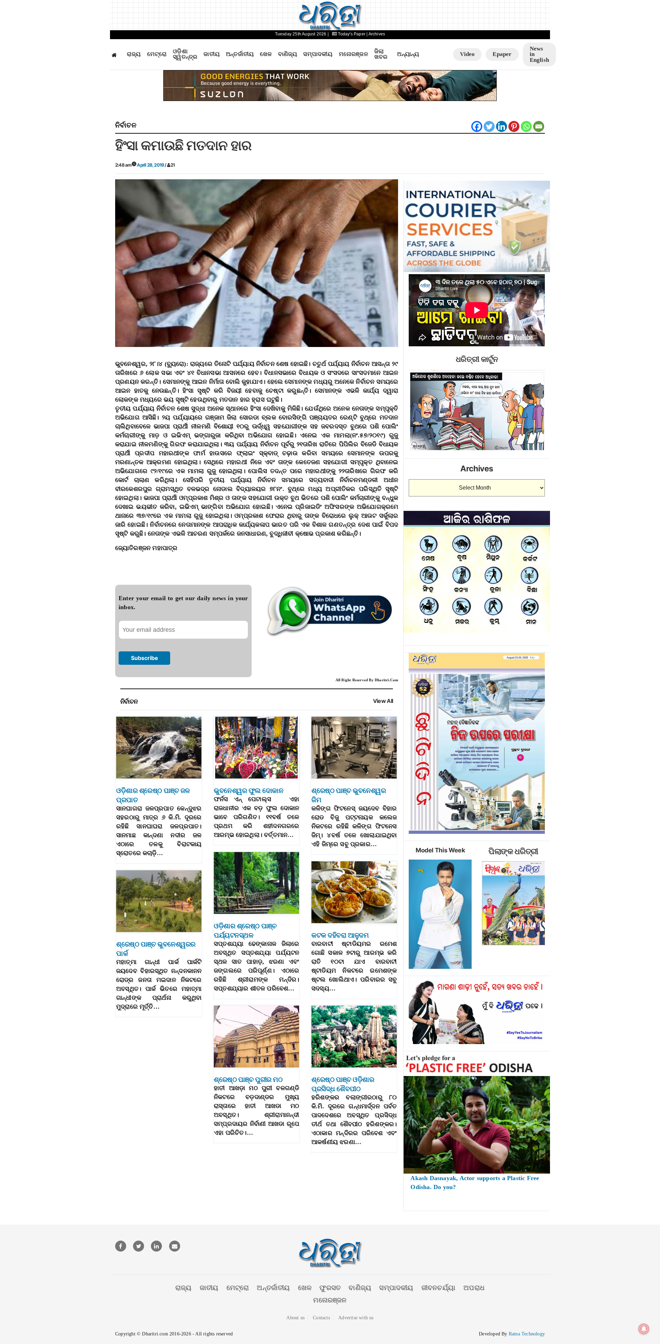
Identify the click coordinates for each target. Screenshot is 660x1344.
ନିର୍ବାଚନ (125, 125)
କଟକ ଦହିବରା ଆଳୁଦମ (339, 935)
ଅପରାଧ (474, 1287)
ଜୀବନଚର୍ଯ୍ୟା (438, 1287)
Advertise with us (355, 1317)
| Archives (375, 34)
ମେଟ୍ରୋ (157, 54)
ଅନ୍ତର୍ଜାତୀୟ (240, 54)
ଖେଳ (266, 54)
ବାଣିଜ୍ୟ (287, 54)
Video (467, 54)
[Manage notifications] (643, 1328)
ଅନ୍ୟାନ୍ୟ (408, 54)
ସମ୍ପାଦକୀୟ (317, 54)
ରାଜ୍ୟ (134, 54)
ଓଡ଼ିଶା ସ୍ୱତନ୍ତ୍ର (185, 54)
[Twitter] (489, 126)
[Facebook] (476, 126)
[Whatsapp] (526, 126)
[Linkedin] (501, 126)
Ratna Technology (527, 1333)
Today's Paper (351, 34)
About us (295, 1317)
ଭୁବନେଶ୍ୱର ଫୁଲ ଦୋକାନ (248, 790)
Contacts (321, 1317)
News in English (539, 54)
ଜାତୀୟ (212, 54)
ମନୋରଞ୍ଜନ (353, 54)
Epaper (502, 54)
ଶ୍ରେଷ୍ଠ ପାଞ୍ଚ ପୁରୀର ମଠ (248, 1079)
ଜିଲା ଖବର (381, 54)
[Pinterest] (513, 126)
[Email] (538, 126)
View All (383, 701)
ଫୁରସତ (330, 1287)
